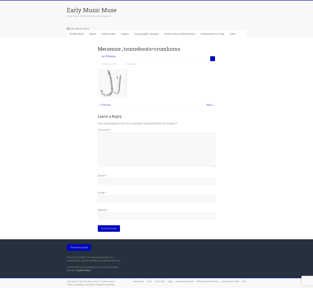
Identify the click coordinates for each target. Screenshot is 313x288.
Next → (211, 104)
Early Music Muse (92, 10)
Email (102, 192)
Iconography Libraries (146, 33)
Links (232, 33)
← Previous (104, 104)
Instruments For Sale (212, 33)
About (92, 33)
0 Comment (130, 64)
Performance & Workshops (179, 33)
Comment (104, 129)
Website (102, 210)
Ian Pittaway (108, 56)
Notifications (76, 33)
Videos (125, 33)
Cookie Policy (83, 270)
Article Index (108, 33)
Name (102, 175)
